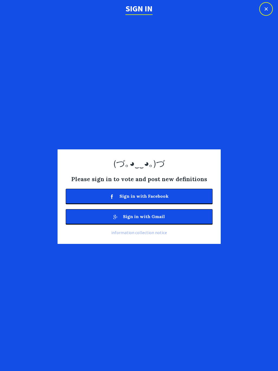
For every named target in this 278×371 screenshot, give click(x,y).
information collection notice (139, 232)
